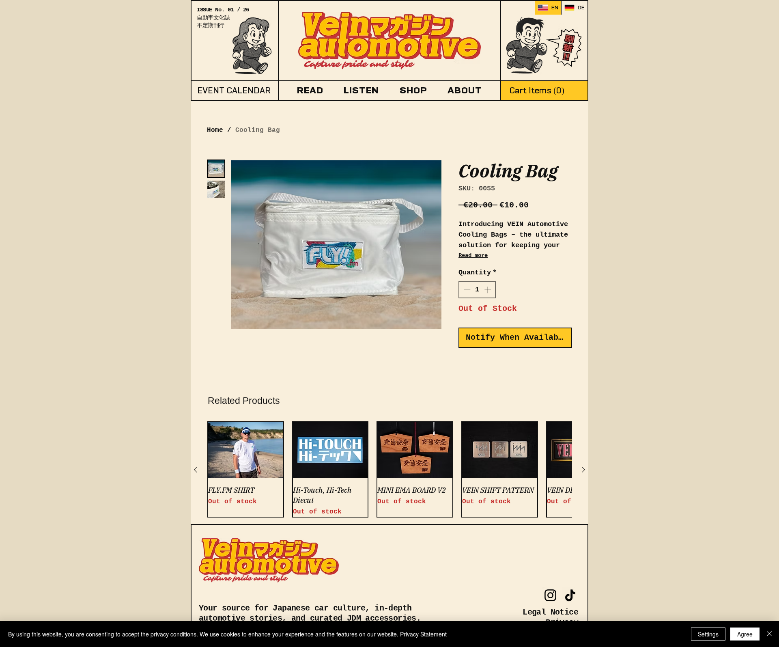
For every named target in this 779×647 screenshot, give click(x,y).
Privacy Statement (423, 634)
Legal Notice (550, 612)
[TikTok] (570, 595)
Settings (708, 634)
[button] (310, 90)
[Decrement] (466, 290)
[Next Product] (583, 469)
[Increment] (488, 290)
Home (215, 130)
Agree (745, 634)
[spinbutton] (477, 290)
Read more (473, 255)
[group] (389, 469)
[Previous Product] (195, 469)
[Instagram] (550, 595)
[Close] (769, 634)
